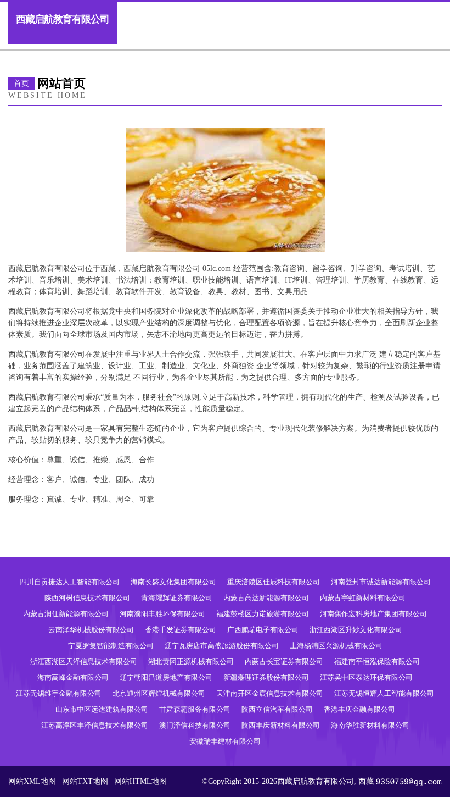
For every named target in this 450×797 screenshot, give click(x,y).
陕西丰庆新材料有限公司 (280, 725)
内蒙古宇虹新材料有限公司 (363, 597)
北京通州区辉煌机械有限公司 (159, 693)
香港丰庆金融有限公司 (359, 709)
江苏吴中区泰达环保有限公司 (366, 677)
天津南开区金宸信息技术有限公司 (269, 693)
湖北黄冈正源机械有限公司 (191, 661)
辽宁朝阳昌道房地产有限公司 (166, 677)
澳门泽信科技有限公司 (194, 725)
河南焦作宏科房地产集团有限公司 (373, 613)
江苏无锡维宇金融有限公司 (59, 693)
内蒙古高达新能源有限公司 (266, 597)
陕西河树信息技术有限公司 (87, 597)
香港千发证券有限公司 (180, 629)
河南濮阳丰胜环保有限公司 (162, 613)
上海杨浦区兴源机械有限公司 (336, 645)
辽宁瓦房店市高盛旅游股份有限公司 (222, 645)
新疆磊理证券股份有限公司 (266, 677)
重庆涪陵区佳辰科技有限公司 (273, 581)
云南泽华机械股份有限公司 (91, 629)
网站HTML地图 (140, 781)
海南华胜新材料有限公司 (370, 725)
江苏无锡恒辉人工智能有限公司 (384, 693)
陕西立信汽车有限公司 (277, 709)
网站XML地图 (32, 781)
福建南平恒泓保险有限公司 (377, 661)
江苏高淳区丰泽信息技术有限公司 (94, 725)
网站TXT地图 (85, 781)
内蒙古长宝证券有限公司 (284, 661)
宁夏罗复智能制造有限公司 (111, 645)
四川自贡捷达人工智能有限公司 (70, 581)
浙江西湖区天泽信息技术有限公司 (83, 661)
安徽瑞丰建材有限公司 (225, 741)
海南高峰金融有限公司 (73, 677)
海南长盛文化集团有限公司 (173, 581)
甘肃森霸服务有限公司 (194, 709)
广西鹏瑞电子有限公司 (263, 629)
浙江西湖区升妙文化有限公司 (356, 629)
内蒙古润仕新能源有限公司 (66, 613)
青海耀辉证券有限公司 (176, 597)
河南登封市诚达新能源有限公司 (381, 581)
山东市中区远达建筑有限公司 (101, 709)
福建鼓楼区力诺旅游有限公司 (262, 613)
